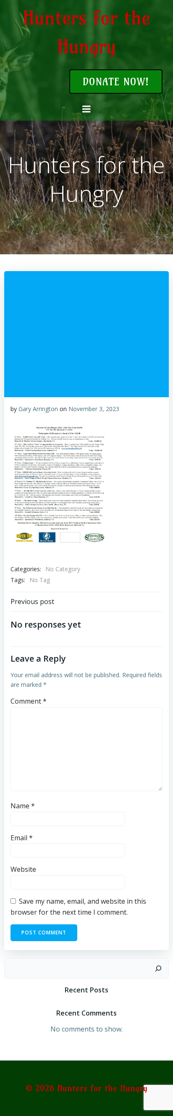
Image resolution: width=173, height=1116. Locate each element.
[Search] (158, 968)
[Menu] (86, 109)
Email (21, 837)
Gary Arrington (38, 409)
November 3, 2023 (93, 409)
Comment (28, 701)
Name (22, 805)
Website (23, 869)
